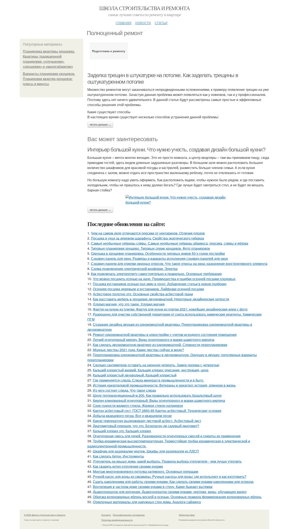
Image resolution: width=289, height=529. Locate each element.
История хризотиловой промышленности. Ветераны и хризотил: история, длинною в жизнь (164, 385)
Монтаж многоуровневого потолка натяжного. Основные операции (145, 471)
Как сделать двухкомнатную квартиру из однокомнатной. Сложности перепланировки (160, 344)
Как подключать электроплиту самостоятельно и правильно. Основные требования (156, 273)
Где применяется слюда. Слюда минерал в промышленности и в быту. (148, 380)
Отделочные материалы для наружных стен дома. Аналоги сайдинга (147, 501)
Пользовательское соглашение (129, 514)
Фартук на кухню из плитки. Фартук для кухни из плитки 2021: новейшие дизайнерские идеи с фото (170, 309)
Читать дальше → (100, 124)
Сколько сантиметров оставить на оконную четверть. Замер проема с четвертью (156, 365)
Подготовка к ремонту (108, 51)
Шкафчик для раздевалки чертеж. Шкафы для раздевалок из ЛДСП (146, 451)
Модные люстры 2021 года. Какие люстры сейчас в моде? (138, 349)
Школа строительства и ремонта (144, 8)
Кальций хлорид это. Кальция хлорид (122, 430)
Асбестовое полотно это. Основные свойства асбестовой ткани (143, 294)
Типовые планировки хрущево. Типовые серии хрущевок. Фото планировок (150, 248)
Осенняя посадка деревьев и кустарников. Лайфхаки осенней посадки (148, 288)
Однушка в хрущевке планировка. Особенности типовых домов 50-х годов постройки (158, 253)
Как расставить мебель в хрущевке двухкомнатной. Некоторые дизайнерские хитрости (161, 299)
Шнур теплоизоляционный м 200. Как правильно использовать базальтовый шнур (157, 395)
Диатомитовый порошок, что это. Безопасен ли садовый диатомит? (146, 425)
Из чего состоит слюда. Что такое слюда (124, 390)
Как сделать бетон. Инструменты (118, 456)
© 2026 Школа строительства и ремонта (44, 514)
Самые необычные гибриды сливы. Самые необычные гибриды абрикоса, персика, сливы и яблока (169, 243)
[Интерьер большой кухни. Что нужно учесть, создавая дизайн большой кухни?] (178, 200)
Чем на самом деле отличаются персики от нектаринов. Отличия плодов (148, 233)
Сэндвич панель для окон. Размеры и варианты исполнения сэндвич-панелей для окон (159, 258)
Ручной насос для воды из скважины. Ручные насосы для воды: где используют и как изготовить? (169, 476)
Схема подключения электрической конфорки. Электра (134, 268)
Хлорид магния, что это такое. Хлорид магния (129, 304)
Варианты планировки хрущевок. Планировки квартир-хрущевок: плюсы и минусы (49, 79)
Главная (123, 22)
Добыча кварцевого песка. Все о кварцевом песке (132, 415)
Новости (143, 22)
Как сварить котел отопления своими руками (128, 466)
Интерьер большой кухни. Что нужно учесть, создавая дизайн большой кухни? (176, 149)
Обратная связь (187, 514)
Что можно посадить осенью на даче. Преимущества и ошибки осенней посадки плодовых (164, 278)
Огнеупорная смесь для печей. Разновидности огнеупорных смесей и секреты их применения (167, 436)
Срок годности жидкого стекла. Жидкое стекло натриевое (138, 405)
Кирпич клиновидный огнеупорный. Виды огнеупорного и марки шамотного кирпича (159, 400)
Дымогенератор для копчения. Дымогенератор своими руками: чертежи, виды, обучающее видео (169, 491)
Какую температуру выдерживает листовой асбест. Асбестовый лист (147, 420)
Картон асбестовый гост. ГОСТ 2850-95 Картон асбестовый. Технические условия (157, 410)
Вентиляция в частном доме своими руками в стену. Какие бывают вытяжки (152, 486)
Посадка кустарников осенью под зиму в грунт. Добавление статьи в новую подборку (160, 283)
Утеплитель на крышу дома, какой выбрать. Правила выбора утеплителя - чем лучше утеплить (167, 461)
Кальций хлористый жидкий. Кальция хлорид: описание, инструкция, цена (150, 370)
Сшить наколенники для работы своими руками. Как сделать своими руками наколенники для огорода (173, 481)
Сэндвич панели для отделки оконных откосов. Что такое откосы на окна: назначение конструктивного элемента (179, 263)
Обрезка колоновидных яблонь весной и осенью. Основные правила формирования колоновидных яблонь (177, 496)
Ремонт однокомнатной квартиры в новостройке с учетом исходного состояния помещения (165, 334)
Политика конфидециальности (117, 519)
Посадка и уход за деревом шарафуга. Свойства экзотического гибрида (147, 238)
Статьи (161, 22)
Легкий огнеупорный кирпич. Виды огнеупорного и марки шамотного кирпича (153, 339)
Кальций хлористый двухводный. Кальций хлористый (134, 375)
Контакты (106, 514)
